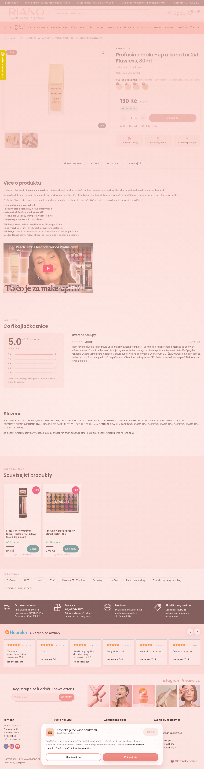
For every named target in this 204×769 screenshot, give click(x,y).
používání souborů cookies (77, 748)
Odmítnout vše (73, 757)
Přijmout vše (130, 757)
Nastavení (151, 732)
